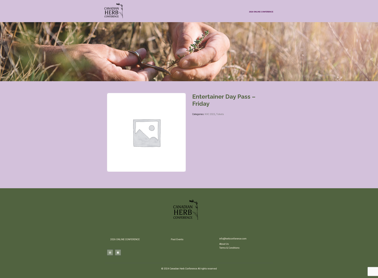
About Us (224, 244)
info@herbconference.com (232, 238)
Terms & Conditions (229, 247)
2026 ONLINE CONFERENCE (261, 12)
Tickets (220, 114)
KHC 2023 (210, 114)
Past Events (177, 239)
